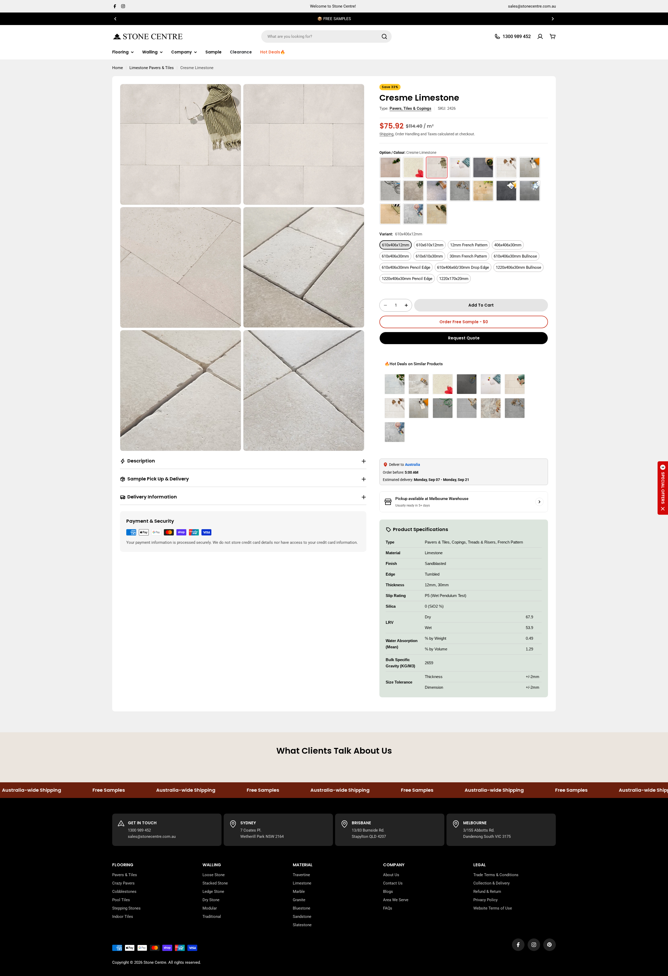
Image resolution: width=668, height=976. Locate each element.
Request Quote (464, 338)
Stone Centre (155, 962)
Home (117, 67)
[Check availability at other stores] (539, 502)
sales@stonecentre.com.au (532, 6)
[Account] (540, 36)
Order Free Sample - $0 (463, 322)
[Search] (384, 36)
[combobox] (326, 36)
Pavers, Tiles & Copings (410, 108)
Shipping (386, 134)
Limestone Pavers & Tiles (151, 67)
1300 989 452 (139, 830)
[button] (115, 19)
